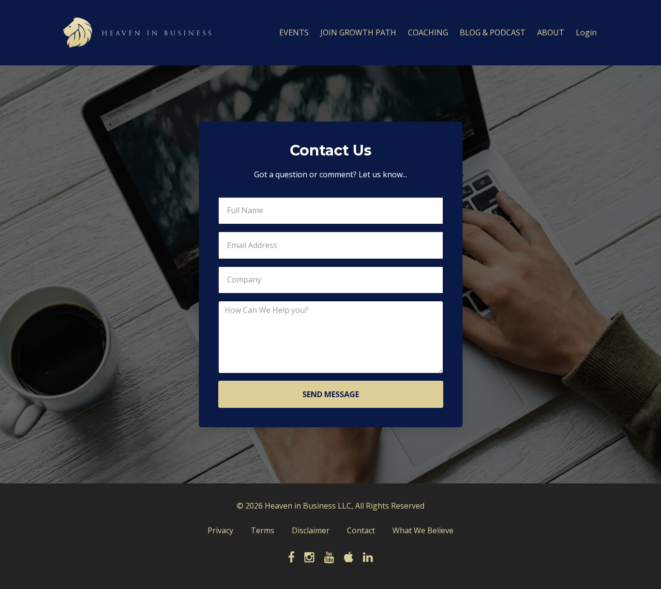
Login (586, 32)
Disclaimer (311, 530)
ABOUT (550, 32)
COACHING (428, 32)
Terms (262, 530)
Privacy (220, 530)
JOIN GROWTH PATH (358, 32)
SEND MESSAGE (330, 394)
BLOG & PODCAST (493, 32)
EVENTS (294, 32)
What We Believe (422, 530)
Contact (361, 530)
